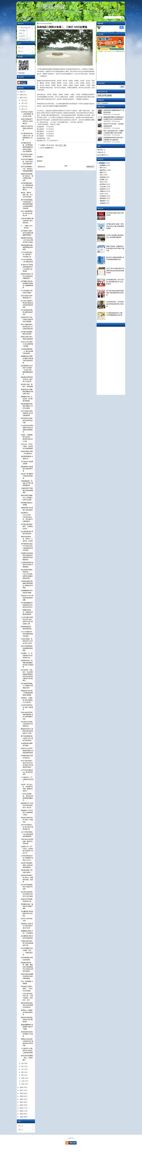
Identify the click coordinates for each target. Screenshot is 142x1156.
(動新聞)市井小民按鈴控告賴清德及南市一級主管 (27, 805)
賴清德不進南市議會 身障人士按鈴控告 (27, 820)
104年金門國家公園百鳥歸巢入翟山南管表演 (27, 221)
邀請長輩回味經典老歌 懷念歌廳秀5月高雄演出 (27, 1005)
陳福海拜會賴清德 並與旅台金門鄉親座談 (27, 1020)
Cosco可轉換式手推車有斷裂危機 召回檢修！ (27, 634)
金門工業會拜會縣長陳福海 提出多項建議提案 (27, 413)
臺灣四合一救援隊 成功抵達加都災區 (27, 1012)
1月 (22, 100)
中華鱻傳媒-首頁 (25, 27)
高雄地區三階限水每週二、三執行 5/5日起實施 (27, 989)
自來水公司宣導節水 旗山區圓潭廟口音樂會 (27, 344)
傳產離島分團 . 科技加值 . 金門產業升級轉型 (27, 399)
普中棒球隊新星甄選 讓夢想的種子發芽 (27, 312)
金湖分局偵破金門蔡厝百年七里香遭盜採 (27, 121)
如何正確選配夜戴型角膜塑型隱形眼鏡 (27, 648)
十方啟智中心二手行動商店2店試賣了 (27, 779)
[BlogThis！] (61, 145)
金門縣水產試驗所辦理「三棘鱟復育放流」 (27, 526)
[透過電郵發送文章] (56, 145)
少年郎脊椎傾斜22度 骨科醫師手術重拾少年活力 (27, 858)
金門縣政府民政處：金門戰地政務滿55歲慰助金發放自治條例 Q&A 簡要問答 (27, 147)
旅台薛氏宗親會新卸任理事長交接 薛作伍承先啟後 (27, 894)
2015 (21, 97)
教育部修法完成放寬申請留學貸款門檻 (27, 420)
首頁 (19, 17)
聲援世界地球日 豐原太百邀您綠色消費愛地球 (27, 276)
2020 (21, 1099)
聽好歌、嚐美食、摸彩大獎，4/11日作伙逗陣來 (27, 195)
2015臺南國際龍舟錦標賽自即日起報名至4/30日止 (27, 605)
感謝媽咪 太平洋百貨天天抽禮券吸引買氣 (27, 813)
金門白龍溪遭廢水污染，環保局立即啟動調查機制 (27, 169)
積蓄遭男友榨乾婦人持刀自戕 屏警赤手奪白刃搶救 (27, 240)
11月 (23, 1081)
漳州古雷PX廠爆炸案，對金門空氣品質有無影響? (27, 162)
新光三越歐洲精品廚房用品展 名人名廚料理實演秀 (27, 327)
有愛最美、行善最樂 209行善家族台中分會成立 (27, 700)
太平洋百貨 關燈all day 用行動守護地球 (27, 772)
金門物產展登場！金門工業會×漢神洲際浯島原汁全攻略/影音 (115, 282)
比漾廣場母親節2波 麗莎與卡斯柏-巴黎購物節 (27, 565)
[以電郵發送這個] (59, 145)
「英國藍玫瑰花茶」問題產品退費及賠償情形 (27, 612)
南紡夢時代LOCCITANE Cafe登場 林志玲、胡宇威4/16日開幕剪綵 (27, 517)
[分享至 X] (63, 145)
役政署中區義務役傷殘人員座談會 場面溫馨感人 (27, 865)
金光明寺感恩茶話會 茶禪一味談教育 (27, 707)
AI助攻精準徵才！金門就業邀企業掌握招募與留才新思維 (115, 304)
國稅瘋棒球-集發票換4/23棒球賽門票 (27, 469)
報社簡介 (27, 17)
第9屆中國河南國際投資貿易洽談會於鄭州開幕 (27, 976)
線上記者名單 (47, 17)
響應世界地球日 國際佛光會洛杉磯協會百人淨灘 (27, 731)
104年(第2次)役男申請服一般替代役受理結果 (27, 841)
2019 (21, 1096)
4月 (22, 109)
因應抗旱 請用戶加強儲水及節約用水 (27, 128)
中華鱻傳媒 (51, 6)
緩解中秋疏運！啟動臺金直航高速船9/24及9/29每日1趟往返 (115, 248)
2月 (22, 103)
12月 (23, 1084)
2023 (21, 1108)
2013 (21, 92)
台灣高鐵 (22, 30)
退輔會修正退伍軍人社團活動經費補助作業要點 (27, 693)
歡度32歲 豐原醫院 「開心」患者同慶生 (27, 1058)
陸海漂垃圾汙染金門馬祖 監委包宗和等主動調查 (27, 319)
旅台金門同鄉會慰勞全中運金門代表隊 (27, 887)
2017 (21, 1090)
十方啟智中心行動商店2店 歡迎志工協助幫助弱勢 (27, 1051)
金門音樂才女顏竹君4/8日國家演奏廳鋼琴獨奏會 (27, 233)
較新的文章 (41, 167)
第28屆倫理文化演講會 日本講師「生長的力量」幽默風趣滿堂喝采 (27, 370)
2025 (21, 1114)
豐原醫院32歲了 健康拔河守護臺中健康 (27, 906)
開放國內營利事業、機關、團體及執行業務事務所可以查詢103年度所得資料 (27, 967)
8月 (22, 1072)
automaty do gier (20, 0)
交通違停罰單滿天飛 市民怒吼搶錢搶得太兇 (27, 943)
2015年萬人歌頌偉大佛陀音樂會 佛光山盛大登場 (27, 114)
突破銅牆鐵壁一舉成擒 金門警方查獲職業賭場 (27, 483)
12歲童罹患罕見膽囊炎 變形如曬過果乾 (27, 490)
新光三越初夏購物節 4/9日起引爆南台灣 (27, 213)
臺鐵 (20, 33)
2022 (21, 1105)
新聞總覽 (102, 163)
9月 (22, 1075)
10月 (23, 1078)
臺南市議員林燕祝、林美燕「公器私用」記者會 (27, 539)
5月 (22, 1063)
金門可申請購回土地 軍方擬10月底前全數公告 (27, 827)
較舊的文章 (90, 167)
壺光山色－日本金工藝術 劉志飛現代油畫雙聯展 (27, 446)
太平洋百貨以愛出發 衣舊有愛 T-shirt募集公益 (27, 255)
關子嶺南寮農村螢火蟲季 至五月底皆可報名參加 (27, 738)
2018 (21, 1093)
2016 (21, 1087)
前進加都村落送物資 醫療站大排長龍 (27, 1034)
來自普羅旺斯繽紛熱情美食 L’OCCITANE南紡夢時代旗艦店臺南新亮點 (27, 574)
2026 (21, 1117)
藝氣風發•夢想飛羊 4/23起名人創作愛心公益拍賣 (27, 379)
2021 (21, 1102)
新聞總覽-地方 (49, 147)
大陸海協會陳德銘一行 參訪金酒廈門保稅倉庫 (27, 351)
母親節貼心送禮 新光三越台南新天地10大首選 (27, 926)
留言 (21, 51)
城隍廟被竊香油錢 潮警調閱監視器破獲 (27, 247)
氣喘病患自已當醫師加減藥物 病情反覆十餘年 (27, 392)
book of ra (71, 1138)
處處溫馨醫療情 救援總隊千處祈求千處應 (27, 1027)
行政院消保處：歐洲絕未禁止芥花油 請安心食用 (27, 641)
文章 (21, 48)
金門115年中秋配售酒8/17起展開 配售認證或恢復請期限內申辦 (115, 271)
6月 (22, 1066)
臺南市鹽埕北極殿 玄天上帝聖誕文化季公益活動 (27, 498)
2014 (21, 95)
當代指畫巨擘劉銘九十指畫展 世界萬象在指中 (27, 686)
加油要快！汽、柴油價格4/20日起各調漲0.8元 (27, 655)
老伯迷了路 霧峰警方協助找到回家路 (27, 476)
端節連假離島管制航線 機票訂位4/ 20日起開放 (27, 406)
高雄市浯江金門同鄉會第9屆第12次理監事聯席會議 (27, 751)
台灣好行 (22, 36)
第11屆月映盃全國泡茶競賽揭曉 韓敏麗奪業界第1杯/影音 (115, 293)
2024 (21, 1111)
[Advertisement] (113, 66)
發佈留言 (40, 161)
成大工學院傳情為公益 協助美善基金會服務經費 (27, 834)
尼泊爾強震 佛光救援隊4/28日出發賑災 (27, 914)
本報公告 (36, 17)
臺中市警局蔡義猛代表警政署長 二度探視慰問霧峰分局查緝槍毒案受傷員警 (27, 204)
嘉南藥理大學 (24, 39)
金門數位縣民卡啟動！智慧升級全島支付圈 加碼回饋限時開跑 (115, 226)
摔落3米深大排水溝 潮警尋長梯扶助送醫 (27, 598)
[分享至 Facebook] (65, 145)
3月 (22, 106)
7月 (22, 1069)
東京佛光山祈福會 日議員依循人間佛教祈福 (27, 724)
